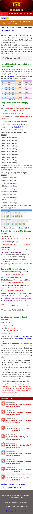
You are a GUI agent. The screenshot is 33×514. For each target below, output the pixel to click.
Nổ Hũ (11, 488)
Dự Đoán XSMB (12, 22)
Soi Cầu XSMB (13, 14)
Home (5, 14)
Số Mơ (4, 18)
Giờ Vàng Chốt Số (26, 14)
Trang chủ (3, 22)
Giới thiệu (23, 511)
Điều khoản (9, 511)
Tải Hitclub (17, 488)
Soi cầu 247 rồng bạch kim (17, 484)
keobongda (4, 488)
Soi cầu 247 (4, 484)
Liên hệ (17, 511)
